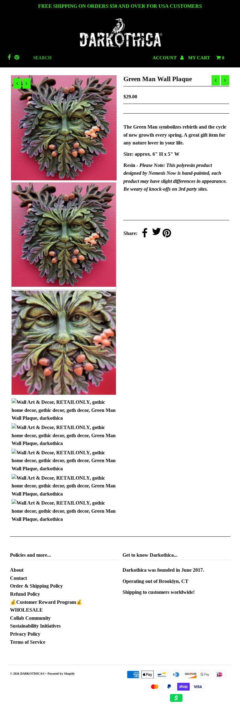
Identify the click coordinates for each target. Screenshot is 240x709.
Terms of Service (27, 642)
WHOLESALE (26, 610)
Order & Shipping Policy (36, 586)
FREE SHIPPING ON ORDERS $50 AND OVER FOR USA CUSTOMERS (120, 6)
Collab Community (30, 618)
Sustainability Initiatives (35, 625)
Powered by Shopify (61, 673)
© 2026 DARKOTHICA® (27, 673)
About (16, 570)
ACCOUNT (165, 57)
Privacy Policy (25, 634)
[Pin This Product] (166, 233)
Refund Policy (25, 594)
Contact (18, 578)
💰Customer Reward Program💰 (46, 602)
